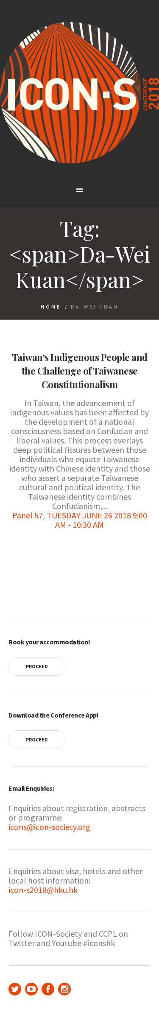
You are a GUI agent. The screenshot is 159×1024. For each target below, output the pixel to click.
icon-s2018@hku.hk (43, 889)
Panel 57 (27, 515)
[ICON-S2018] (79, 92)
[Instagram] (64, 989)
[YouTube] (31, 989)
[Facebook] (48, 989)
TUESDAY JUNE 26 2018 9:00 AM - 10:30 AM (97, 520)
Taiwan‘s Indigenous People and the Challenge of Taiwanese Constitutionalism (80, 371)
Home (51, 306)
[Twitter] (14, 989)
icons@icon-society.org (49, 826)
